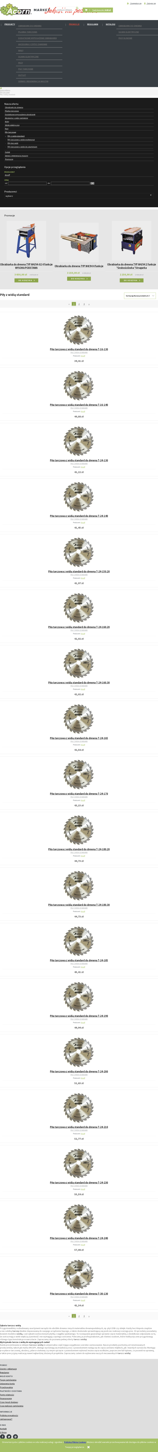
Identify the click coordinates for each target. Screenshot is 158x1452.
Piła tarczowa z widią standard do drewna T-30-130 (79, 1293)
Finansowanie (6, 1398)
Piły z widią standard (16, 136)
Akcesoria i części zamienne (32, 44)
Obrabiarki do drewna (30, 25)
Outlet (22, 75)
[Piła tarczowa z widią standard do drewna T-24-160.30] (79, 663)
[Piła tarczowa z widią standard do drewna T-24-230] (79, 1163)
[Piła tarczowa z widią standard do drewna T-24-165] (79, 718)
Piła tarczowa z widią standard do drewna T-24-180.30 (79, 904)
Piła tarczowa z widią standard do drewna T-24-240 (79, 1238)
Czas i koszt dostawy (9, 1402)
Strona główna (5, 90)
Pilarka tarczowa (27, 32)
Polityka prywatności (9, 1415)
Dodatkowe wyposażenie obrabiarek (37, 38)
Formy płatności (7, 1395)
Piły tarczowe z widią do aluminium (22, 147)
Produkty (9, 24)
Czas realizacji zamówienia (11, 1406)
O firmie (3, 1432)
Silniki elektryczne (28, 56)
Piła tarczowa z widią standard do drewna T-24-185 (79, 960)
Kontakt (3, 1428)
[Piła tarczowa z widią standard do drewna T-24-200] (79, 1052)
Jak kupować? (6, 1419)
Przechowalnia (6, 1387)
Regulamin (92, 24)
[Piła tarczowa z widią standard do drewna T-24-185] (79, 941)
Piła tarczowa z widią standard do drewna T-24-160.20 (79, 627)
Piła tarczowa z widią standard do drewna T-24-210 (79, 1127)
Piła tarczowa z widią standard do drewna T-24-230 (79, 1182)
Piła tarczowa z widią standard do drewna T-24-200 (79, 1071)
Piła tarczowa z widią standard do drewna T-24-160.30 (79, 682)
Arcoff (83, 356)
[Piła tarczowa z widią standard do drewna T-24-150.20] (79, 552)
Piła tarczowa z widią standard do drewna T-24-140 (79, 516)
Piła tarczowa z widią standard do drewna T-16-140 (79, 404)
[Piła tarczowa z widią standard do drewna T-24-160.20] (79, 607)
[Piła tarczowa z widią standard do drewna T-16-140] (79, 385)
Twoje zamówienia (8, 1380)
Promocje (74, 24)
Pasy (20, 62)
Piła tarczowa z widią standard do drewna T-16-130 (79, 349)
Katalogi (110, 24)
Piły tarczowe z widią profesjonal (21, 139)
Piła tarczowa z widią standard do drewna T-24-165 (79, 738)
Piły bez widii (13, 143)
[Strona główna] (16, 9)
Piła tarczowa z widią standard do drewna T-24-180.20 (79, 849)
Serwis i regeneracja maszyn (33, 81)
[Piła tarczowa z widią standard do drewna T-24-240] (79, 1218)
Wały (20, 50)
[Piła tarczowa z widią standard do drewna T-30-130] (79, 1274)
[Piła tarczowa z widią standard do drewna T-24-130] (79, 441)
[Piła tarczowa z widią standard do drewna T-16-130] (79, 330)
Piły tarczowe (25, 69)
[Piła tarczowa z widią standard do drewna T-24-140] (79, 496)
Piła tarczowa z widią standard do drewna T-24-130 (79, 460)
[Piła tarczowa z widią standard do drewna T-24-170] (79, 774)
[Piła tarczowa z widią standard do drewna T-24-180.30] (79, 885)
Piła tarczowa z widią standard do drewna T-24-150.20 (79, 571)
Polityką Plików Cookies (75, 1442)
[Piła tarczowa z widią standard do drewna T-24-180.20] (79, 830)
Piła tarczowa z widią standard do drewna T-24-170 (79, 793)
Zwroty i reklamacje (8, 1369)
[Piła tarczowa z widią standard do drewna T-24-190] (79, 996)
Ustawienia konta (7, 1383)
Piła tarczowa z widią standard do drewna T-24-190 (79, 1016)
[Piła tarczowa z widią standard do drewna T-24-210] (79, 1107)
